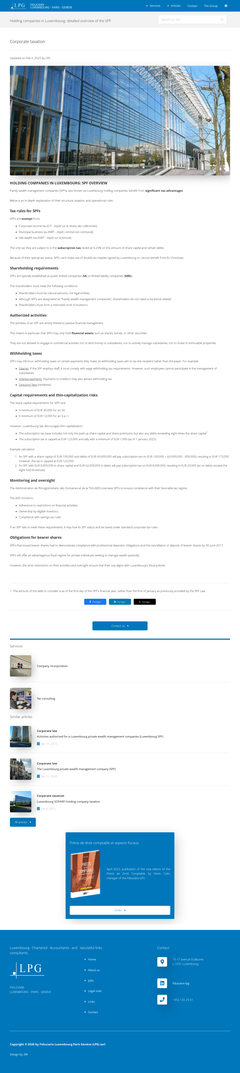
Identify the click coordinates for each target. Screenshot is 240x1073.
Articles (175, 5)
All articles (21, 822)
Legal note (94, 991)
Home (91, 959)
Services (154, 5)
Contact (192, 6)
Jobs (90, 980)
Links (91, 1001)
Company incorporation (52, 666)
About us (93, 970)
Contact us (118, 626)
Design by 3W (19, 1054)
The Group (211, 6)
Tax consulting (46, 698)
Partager (96, 601)
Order (118, 910)
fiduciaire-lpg (180, 983)
